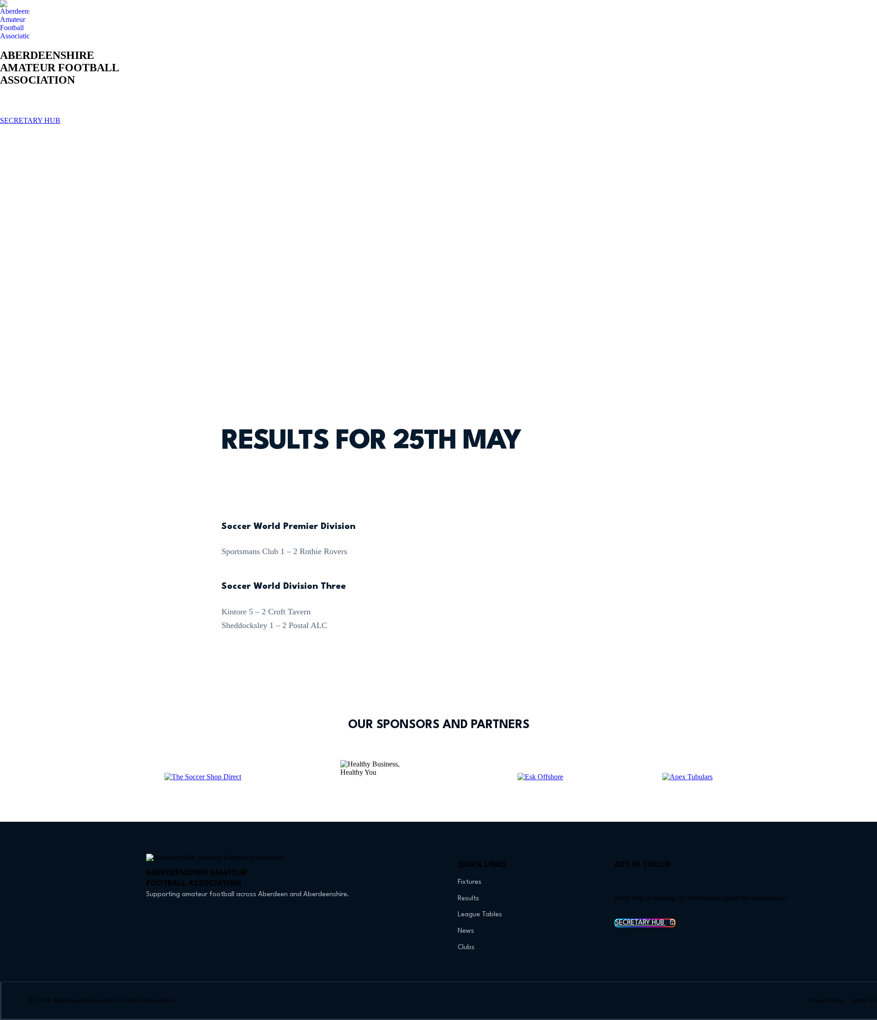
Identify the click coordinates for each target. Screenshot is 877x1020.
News (466, 931)
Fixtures (469, 882)
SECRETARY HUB (30, 120)
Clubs (466, 947)
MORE (546, 106)
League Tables (480, 914)
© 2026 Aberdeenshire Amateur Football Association (101, 1001)
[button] (438, 135)
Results (468, 898)
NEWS (475, 106)
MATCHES (326, 106)
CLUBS (440, 106)
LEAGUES (369, 106)
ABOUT (510, 106)
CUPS (407, 106)
